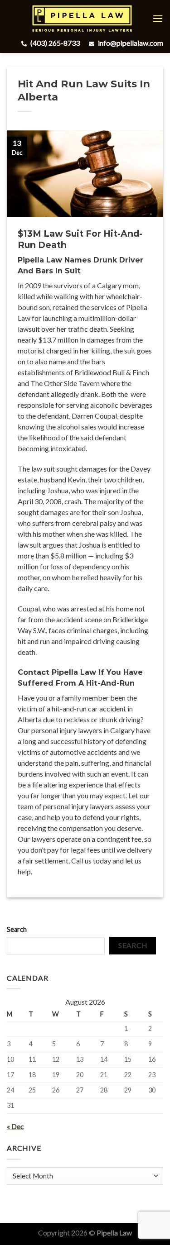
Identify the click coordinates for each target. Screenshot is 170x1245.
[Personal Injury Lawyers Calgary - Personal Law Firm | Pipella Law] (82, 19)
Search (17, 929)
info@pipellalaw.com (130, 42)
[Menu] (157, 18)
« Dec (15, 1126)
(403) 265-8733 (54, 42)
